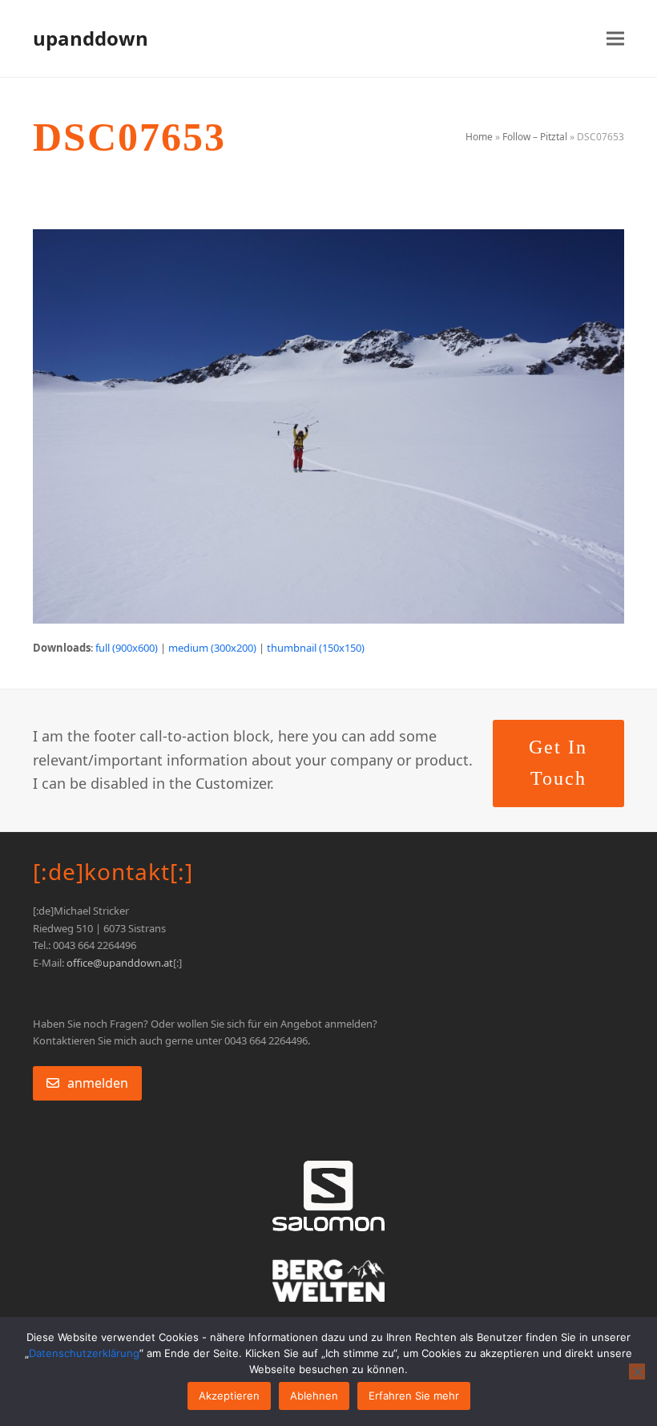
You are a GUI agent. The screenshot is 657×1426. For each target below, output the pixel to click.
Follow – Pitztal (534, 136)
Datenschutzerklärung (84, 1353)
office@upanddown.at (120, 962)
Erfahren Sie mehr (414, 1395)
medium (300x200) (212, 647)
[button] (615, 39)
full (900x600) (126, 647)
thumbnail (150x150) (316, 647)
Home (479, 136)
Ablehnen (314, 1395)
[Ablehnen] (637, 1371)
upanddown (90, 38)
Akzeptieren (229, 1395)
